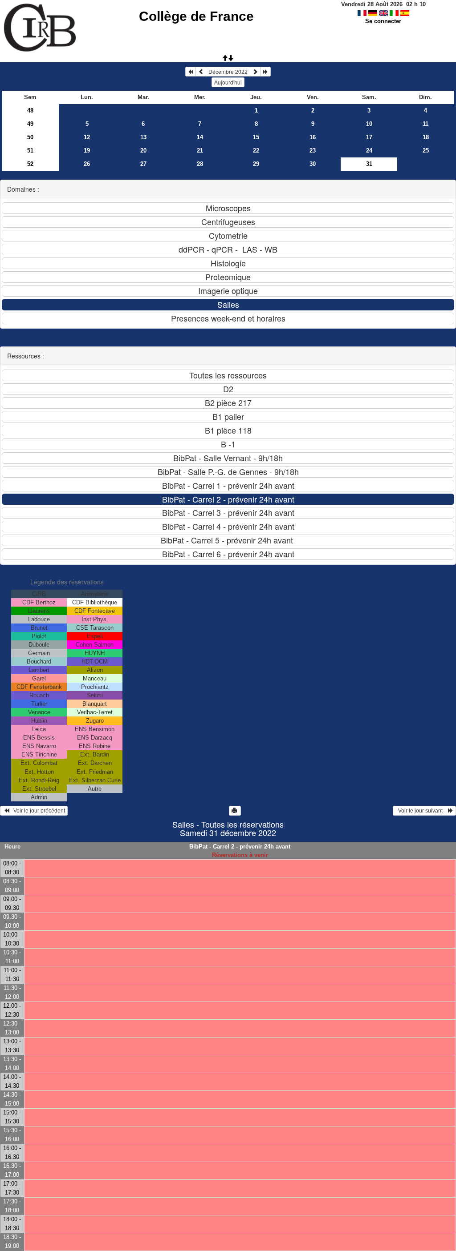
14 (200, 137)
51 (30, 150)
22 (256, 150)
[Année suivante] (265, 71)
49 (30, 124)
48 (30, 110)
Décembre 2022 (228, 71)
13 (143, 137)
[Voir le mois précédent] (200, 71)
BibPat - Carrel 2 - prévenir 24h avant (239, 846)
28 (200, 164)
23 (312, 150)
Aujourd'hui (228, 82)
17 (369, 137)
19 (87, 150)
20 (143, 150)
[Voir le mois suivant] (255, 71)
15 (256, 137)
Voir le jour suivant (421, 811)
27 (143, 164)
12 (87, 137)
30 (312, 164)
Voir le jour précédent (37, 811)
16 (312, 137)
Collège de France (196, 16)
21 (200, 150)
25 (426, 150)
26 (87, 164)
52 (30, 164)
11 (425, 124)
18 (426, 137)
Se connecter (383, 21)
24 (369, 150)
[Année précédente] (190, 71)
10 (369, 124)
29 (256, 164)
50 (30, 137)
